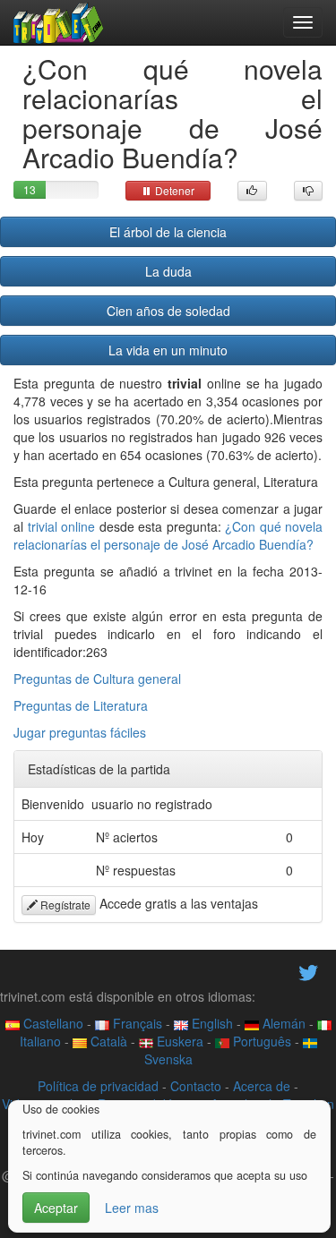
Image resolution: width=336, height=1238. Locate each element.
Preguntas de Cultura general (97, 678)
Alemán (282, 1023)
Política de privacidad (98, 1086)
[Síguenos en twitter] (308, 971)
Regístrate (64, 904)
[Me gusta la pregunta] (252, 191)
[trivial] (58, 22)
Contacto (195, 1086)
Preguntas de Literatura (80, 705)
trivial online (62, 526)
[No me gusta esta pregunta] (308, 191)
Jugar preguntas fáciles (79, 732)
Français (135, 1023)
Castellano (51, 1023)
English (210, 1023)
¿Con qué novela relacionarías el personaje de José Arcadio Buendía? (168, 535)
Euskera (178, 1041)
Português (260, 1041)
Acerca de (261, 1086)
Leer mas (132, 1208)
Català (107, 1041)
